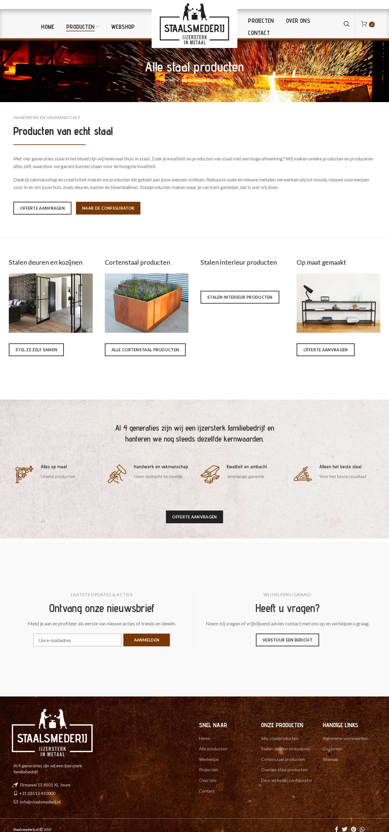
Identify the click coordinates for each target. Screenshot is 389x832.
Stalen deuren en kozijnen (45, 262)
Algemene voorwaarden (345, 738)
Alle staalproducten (279, 738)
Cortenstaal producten (137, 262)
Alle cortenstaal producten (145, 349)
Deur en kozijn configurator (286, 780)
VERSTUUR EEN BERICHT (287, 640)
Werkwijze (209, 759)
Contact (207, 790)
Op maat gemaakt (321, 262)
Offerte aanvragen (42, 208)
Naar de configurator (108, 208)
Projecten (208, 769)
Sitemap (330, 759)
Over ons (208, 780)
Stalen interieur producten (239, 262)
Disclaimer (332, 748)
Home (169, 80)
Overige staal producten (284, 769)
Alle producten (213, 748)
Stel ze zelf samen (36, 349)
